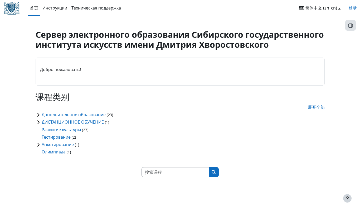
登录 (352, 8)
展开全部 (316, 107)
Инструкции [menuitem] (54, 8)
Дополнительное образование (74, 115)
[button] (319, 8)
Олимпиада (54, 152)
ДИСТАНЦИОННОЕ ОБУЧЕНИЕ (73, 122)
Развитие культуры (61, 130)
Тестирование (56, 137)
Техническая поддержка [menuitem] (96, 8)
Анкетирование (58, 144)
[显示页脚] (347, 198)
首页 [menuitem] (34, 8)
